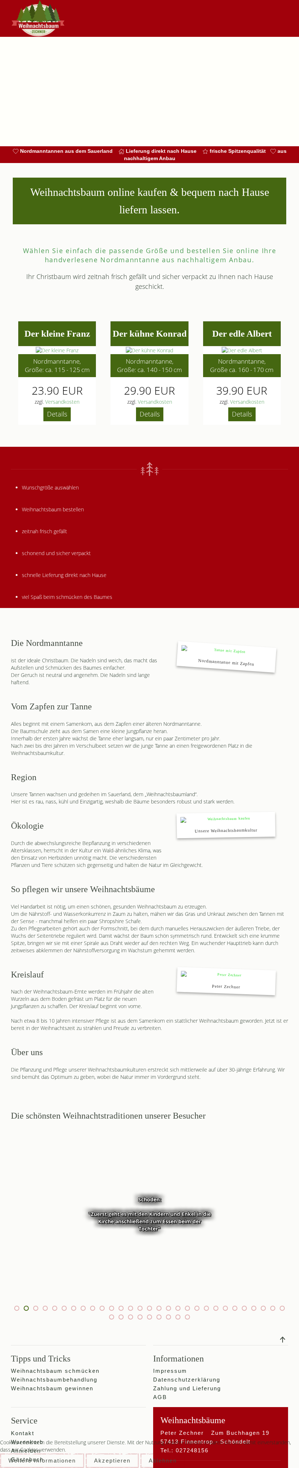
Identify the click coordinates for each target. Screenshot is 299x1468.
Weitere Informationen (42, 1460)
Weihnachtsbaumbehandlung (54, 1379)
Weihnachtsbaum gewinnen (52, 1388)
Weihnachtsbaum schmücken (55, 1371)
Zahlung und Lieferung (187, 1388)
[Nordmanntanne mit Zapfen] (226, 657)
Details (57, 414)
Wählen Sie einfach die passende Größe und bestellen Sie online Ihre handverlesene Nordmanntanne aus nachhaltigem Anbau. (149, 255)
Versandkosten (62, 401)
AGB (160, 1397)
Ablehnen (163, 1460)
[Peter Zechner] (226, 981)
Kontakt (22, 1433)
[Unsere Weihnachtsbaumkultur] (225, 825)
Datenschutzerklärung (186, 1379)
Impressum (170, 1371)
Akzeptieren (112, 1460)
